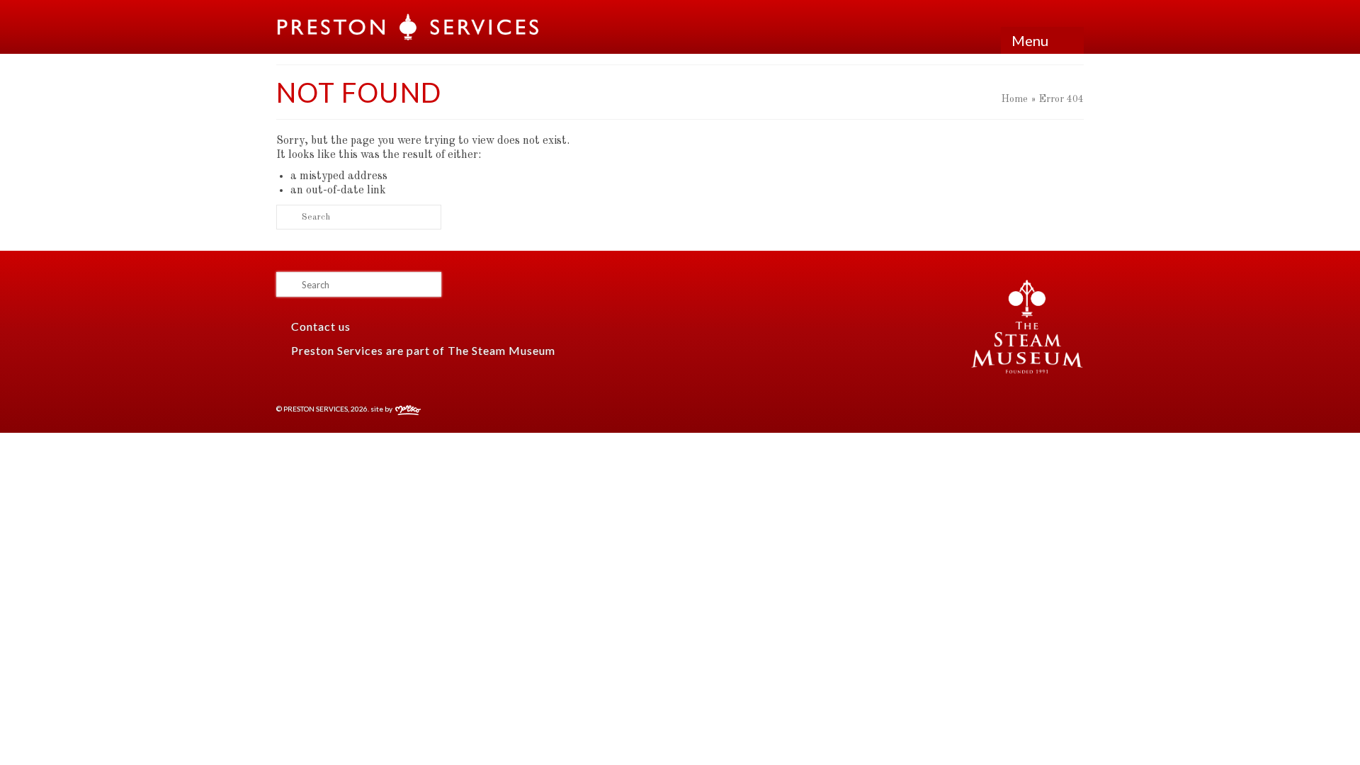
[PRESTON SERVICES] (409, 27)
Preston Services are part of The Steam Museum (423, 350)
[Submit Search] (287, 217)
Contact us (319, 326)
